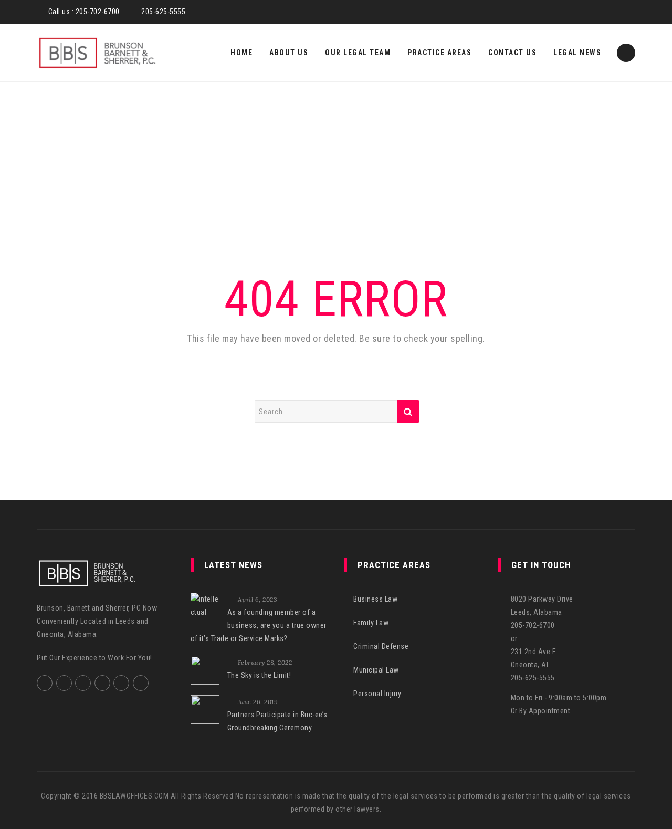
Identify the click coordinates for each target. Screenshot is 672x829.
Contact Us (512, 52)
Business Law (375, 599)
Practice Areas (439, 52)
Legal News (577, 52)
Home (241, 52)
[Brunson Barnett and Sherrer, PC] (97, 52)
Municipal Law (376, 670)
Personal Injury (377, 693)
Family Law (370, 622)
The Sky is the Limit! (259, 675)
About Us (288, 52)
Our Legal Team (358, 52)
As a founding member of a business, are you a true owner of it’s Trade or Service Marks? (259, 625)
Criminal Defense (380, 646)
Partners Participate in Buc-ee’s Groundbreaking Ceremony (277, 721)
